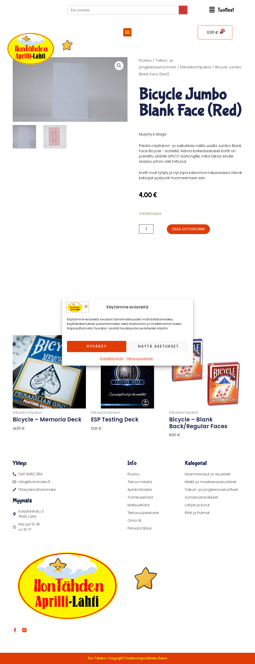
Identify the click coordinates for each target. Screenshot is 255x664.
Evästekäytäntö (112, 358)
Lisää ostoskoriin (188, 229)
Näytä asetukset (158, 346)
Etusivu (145, 60)
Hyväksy (97, 346)
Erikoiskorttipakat (195, 67)
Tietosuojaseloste (139, 358)
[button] (221, 10)
